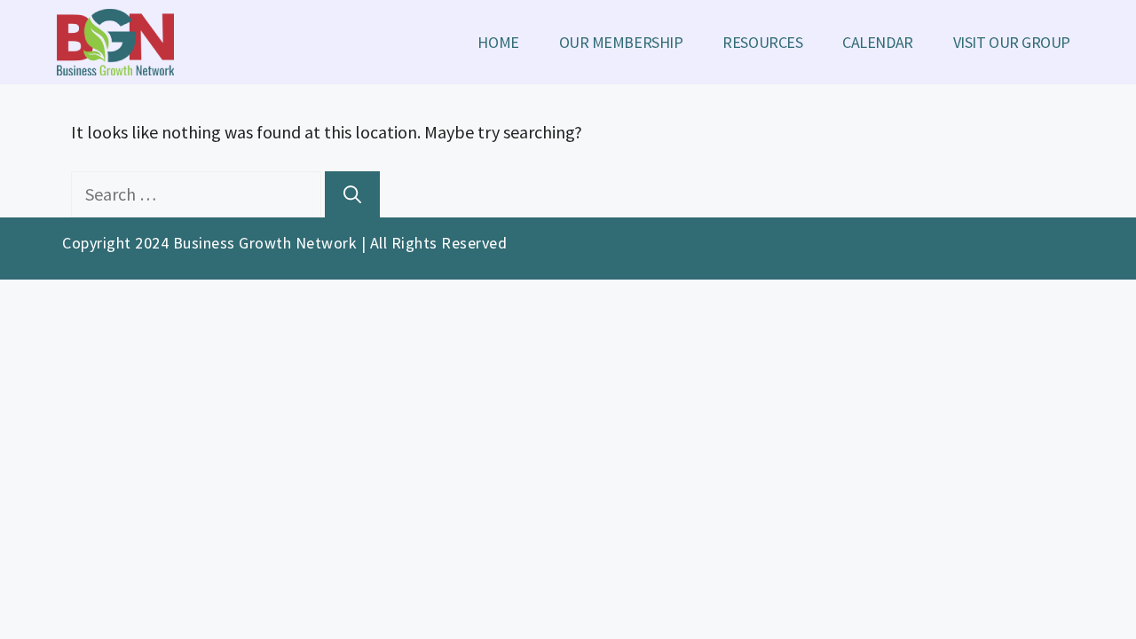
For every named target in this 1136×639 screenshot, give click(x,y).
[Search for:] (198, 194)
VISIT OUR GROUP (1011, 42)
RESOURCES (762, 42)
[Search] (352, 194)
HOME (497, 42)
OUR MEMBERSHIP (621, 42)
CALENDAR (877, 42)
